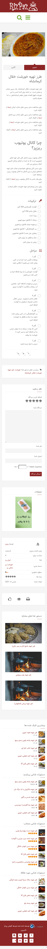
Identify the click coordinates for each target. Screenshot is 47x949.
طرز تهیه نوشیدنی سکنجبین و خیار (24, 862)
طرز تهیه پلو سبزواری (23, 675)
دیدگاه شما (38, 407)
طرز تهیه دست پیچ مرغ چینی (26, 830)
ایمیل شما (38, 456)
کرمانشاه (28, 373)
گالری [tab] (13, 67)
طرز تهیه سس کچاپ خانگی (27, 846)
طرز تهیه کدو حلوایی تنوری (27, 756)
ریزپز (7, 544)
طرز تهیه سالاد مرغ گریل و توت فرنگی (23, 880)
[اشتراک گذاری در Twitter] (23, 353)
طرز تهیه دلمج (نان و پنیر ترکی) (23, 646)
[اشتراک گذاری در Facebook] (28, 353)
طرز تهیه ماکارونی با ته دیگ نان (25, 789)
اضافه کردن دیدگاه (35, 397)
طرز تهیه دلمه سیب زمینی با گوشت (24, 838)
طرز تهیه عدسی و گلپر (29, 797)
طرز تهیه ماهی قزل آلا (29, 763)
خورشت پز (9, 564)
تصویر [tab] (34, 67)
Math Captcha (36, 467)
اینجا (9, 107)
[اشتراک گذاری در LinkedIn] (18, 353)
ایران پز (8, 560)
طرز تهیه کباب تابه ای (29, 748)
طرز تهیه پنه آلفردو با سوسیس (26, 805)
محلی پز (10, 567)
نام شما (39, 446)
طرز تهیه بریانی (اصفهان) (23, 703)
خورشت (17, 370)
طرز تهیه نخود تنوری (29, 732)
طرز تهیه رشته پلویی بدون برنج (26, 740)
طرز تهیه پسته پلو (30, 903)
